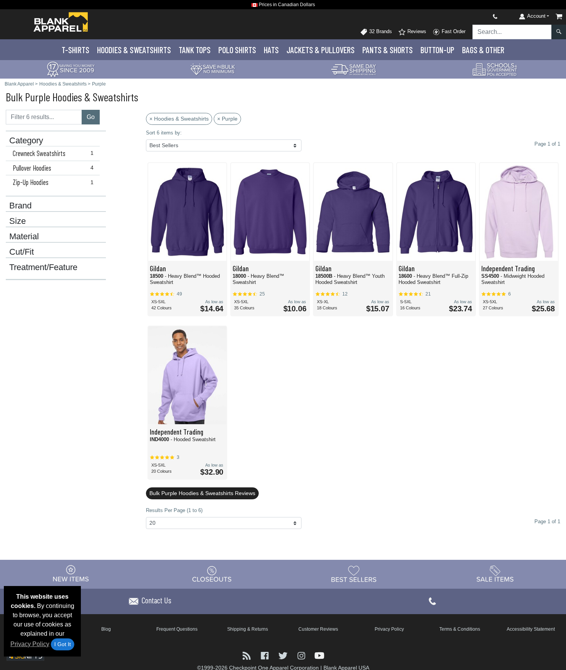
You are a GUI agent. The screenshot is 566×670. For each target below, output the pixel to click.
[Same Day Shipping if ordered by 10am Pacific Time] (354, 68)
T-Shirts (75, 50)
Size (17, 221)
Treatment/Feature (43, 267)
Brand (20, 206)
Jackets (320, 50)
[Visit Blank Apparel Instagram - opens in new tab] (302, 655)
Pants (387, 50)
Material (24, 236)
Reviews (416, 31)
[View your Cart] (559, 16)
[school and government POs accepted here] (495, 69)
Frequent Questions (177, 629)
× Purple (227, 119)
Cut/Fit (21, 252)
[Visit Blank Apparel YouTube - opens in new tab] (319, 655)
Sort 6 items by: (164, 133)
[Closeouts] (212, 574)
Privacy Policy (29, 644)
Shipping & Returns (247, 629)
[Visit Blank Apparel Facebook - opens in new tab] (265, 655)
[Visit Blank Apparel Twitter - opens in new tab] (284, 655)
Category (26, 140)
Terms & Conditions (459, 629)
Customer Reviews (318, 629)
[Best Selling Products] (354, 574)
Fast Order (453, 31)
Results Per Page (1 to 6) (174, 510)
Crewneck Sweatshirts (53, 153)
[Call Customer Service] (477, 16)
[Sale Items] (495, 574)
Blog (106, 629)
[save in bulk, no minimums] (212, 68)
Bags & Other (483, 50)
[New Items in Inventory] (71, 574)
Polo (237, 50)
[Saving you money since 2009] (71, 68)
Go (91, 117)
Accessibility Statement (531, 629)
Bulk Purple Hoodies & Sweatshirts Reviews (202, 493)
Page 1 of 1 (547, 521)
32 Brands (380, 31)
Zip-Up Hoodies (53, 182)
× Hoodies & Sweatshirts (179, 119)
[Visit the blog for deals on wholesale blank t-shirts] (247, 655)
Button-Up (437, 50)
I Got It (62, 644)
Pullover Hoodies (53, 168)
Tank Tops (195, 50)
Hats (271, 50)
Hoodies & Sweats (134, 50)
